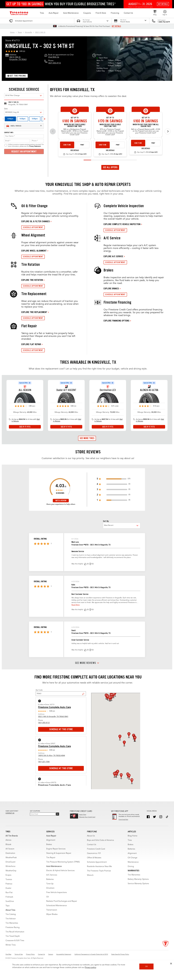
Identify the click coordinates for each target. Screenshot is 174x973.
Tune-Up (50, 884)
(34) (54, 750)
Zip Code (39, 690)
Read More (75, 605)
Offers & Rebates (94, 858)
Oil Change (132, 858)
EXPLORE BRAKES (111, 288)
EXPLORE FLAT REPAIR (31, 344)
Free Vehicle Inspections (56, 892)
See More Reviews (85, 663)
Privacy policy (90, 968)
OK (146, 966)
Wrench (90, 875)
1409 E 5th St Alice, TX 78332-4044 (51, 755)
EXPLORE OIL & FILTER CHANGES (35, 221)
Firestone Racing (13, 927)
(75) (75, 406)
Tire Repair (50, 858)
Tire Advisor (11, 919)
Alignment (50, 840)
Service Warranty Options (138, 884)
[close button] (171, 963)
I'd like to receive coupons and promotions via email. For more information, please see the (26, 145)
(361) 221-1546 (44, 762)
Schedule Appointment (97, 862)
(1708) (116, 406)
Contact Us (91, 845)
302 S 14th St (40, 32)
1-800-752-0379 (164, 22)
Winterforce (10, 866)
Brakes (49, 844)
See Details (74, 150)
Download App (123, 819)
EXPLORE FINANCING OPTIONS (116, 320)
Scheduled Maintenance (56, 906)
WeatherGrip (11, 871)
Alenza (8, 840)
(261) (33, 406)
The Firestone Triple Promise (99, 871)
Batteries (50, 879)
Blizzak (8, 844)
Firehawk (9, 897)
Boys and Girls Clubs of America (100, 840)
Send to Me (67, 145)
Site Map (8, 954)
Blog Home (132, 836)
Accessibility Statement (63, 954)
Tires (130, 840)
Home (12, 32)
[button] (42, 13)
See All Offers (110, 167)
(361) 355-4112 (54, 63)
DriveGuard (10, 862)
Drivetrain (50, 888)
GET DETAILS (116, 26)
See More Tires (87, 438)
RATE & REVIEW (60, 500)
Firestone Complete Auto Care (54, 707)
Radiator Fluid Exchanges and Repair (61, 901)
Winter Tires (11, 945)
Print (82, 145)
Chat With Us (53, 57)
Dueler (8, 888)
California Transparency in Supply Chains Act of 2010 (91, 954)
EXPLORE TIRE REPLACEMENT (34, 312)
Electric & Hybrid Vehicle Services (60, 871)
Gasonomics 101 (94, 853)
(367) (157, 406)
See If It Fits (24, 426)
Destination (10, 853)
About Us (91, 836)
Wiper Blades (52, 914)
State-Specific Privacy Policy (120, 954)
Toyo (7, 906)
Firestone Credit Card (96, 849)
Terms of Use (19, 954)
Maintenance (133, 862)
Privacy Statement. (35, 146)
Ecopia (8, 875)
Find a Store (84, 692)
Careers (50, 954)
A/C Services (51, 875)
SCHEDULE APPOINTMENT (33, 227)
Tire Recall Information (15, 932)
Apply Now (82, 814)
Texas (20, 32)
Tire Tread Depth (13, 936)
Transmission (51, 910)
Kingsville (28, 32)
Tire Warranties (12, 923)
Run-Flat (9, 893)
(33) (24, 51)
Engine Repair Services (55, 849)
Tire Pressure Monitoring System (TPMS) (63, 862)
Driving (131, 866)
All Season (10, 849)
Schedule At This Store (61, 729)
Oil (47, 897)
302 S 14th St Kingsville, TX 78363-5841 (53, 716)
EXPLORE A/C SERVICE (113, 256)
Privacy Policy (30, 954)
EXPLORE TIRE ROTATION (32, 280)
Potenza (9, 884)
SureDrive (10, 901)
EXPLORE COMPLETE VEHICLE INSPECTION (122, 224)
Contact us (10, 813)
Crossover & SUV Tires (15, 941)
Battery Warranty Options (138, 879)
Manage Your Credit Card (87, 817)
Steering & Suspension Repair (58, 853)
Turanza (9, 879)
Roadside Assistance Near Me (99, 866)
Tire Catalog (11, 914)
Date (6, 109)
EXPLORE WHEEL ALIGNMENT (34, 250)
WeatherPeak (11, 858)
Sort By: (106, 521)
